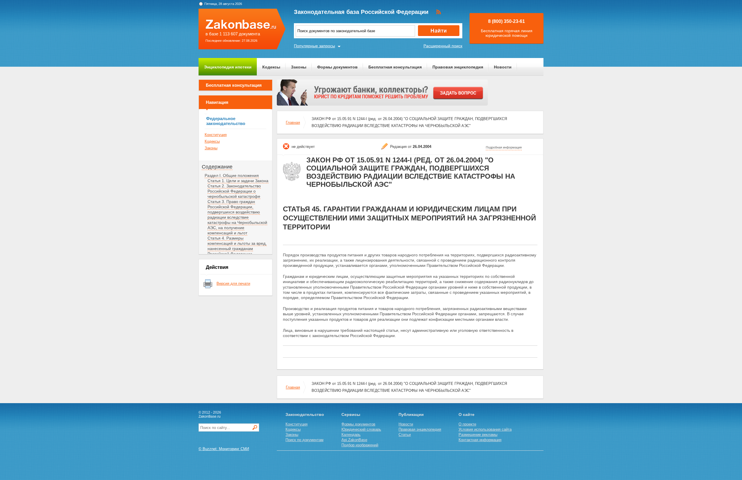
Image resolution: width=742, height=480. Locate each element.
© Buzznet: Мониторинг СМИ (224, 449)
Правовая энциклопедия (457, 67)
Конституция (216, 135)
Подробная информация (504, 147)
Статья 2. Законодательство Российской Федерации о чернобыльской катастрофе (234, 191)
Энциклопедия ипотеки (228, 67)
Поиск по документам (304, 440)
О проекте (467, 424)
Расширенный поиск (442, 46)
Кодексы (271, 67)
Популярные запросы (314, 46)
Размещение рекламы (478, 434)
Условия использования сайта (485, 429)
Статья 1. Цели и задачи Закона (238, 180)
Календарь (351, 434)
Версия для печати (233, 283)
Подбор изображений (359, 445)
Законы (298, 67)
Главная (293, 122)
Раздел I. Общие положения (232, 175)
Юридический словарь (361, 429)
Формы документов (337, 67)
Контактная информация (480, 440)
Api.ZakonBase (354, 440)
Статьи (405, 434)
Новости (503, 67)
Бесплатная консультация (395, 67)
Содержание (217, 167)
